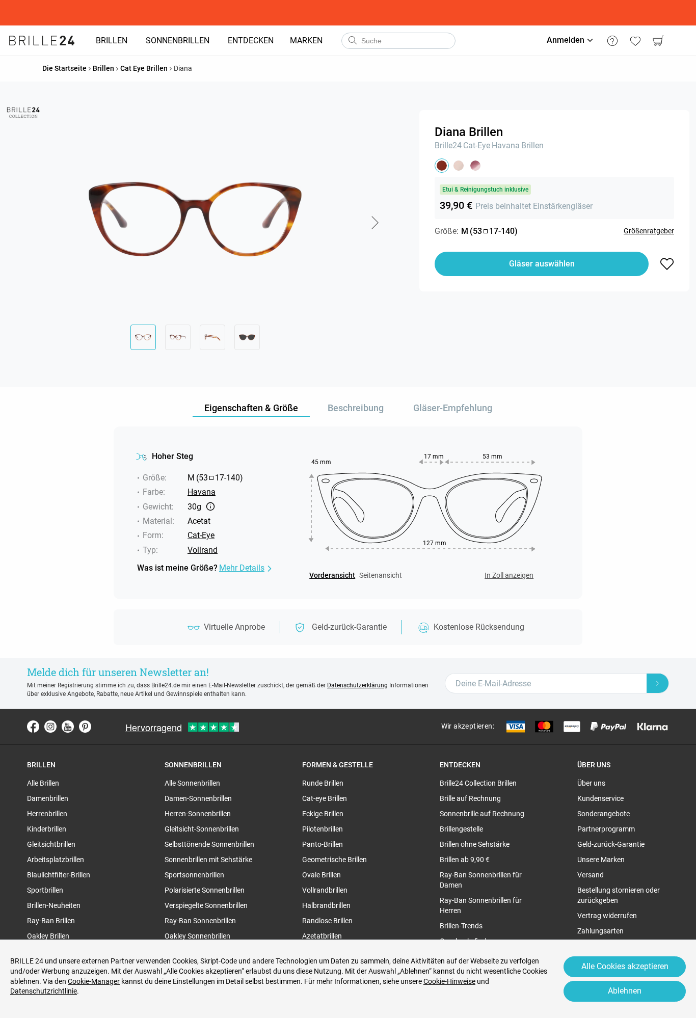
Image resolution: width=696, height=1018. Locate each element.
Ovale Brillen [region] (321, 875)
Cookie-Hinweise (449, 981)
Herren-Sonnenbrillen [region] (198, 814)
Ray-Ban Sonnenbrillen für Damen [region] (481, 880)
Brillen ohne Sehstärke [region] (475, 844)
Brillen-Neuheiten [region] (54, 905)
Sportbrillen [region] (45, 890)
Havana (506, 145)
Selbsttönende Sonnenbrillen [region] (209, 844)
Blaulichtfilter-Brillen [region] (58, 875)
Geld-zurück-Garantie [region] (611, 844)
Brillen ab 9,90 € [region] (465, 859)
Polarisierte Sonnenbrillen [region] (205, 890)
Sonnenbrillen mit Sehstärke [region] (208, 859)
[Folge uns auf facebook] (33, 726)
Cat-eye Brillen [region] (324, 798)
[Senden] (352, 41)
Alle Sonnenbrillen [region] (192, 783)
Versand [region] (590, 875)
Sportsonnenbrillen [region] (194, 875)
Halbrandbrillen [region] (326, 905)
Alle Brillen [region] (43, 783)
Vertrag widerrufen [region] (607, 916)
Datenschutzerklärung (357, 685)
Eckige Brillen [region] (322, 814)
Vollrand (203, 550)
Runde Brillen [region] (322, 783)
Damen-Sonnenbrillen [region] (198, 798)
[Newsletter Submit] (658, 683)
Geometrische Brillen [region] (334, 859)
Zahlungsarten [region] (600, 931)
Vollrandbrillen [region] (324, 890)
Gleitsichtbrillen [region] (51, 844)
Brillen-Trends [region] (461, 926)
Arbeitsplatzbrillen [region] (55, 859)
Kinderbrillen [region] (46, 829)
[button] (374, 222)
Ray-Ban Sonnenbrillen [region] (200, 921)
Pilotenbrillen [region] (322, 829)
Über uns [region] (591, 783)
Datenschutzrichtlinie (43, 991)
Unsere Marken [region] (601, 859)
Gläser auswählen (542, 264)
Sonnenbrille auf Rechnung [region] (482, 814)
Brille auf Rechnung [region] (470, 798)
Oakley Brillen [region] (48, 936)
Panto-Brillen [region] (322, 844)
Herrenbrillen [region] (47, 814)
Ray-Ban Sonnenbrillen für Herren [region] (481, 905)
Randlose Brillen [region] (327, 921)
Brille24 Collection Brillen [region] (478, 783)
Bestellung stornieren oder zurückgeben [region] (618, 895)
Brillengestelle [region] (461, 829)
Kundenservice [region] (600, 798)
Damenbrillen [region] (47, 798)
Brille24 (448, 145)
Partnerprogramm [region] (606, 829)
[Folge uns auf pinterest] (85, 726)
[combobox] (398, 41)
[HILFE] (612, 40)
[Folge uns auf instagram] (50, 726)
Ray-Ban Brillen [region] (51, 921)
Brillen (532, 145)
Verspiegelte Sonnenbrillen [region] (206, 905)
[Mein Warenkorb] (658, 40)
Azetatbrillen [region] (322, 936)
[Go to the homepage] (42, 41)
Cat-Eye (476, 145)
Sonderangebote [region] (603, 814)
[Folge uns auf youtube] (68, 726)
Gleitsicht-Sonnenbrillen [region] (202, 829)
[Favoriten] (635, 40)
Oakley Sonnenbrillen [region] (197, 936)
